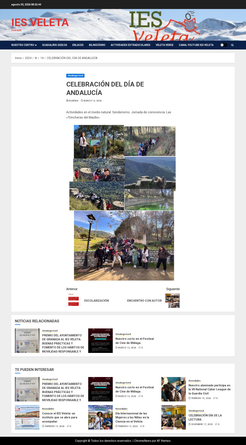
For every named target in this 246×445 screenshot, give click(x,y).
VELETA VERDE (164, 45)
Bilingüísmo (97, 45)
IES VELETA (40, 22)
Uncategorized (75, 75)
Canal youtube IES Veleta (196, 45)
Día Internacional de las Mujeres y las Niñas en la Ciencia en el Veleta (132, 417)
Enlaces (78, 45)
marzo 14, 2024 (93, 100)
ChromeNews (142, 440)
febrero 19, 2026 (201, 398)
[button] (232, 45)
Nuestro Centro (22, 45)
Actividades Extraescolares (130, 45)
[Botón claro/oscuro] (223, 45)
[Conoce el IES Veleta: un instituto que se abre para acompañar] (27, 417)
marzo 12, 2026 (127, 347)
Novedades (195, 381)
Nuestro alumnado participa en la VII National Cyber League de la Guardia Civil (210, 389)
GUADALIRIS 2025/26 (54, 45)
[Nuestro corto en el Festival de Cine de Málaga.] (100, 340)
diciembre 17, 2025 (202, 424)
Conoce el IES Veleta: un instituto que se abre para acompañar (59, 417)
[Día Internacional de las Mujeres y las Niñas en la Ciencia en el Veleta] (100, 417)
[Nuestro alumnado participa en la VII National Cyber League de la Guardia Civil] (173, 389)
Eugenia (74, 100)
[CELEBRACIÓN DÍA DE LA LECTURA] (173, 417)
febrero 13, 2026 (55, 426)
